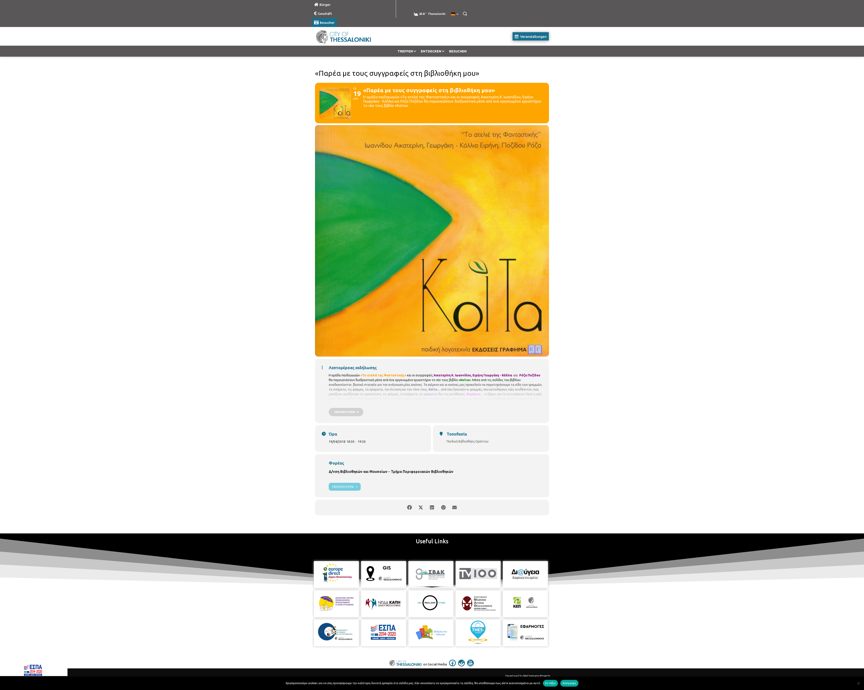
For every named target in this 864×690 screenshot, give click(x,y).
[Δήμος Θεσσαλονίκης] (347, 36)
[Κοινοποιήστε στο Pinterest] (443, 507)
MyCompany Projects (536, 675)
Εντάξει (550, 683)
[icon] (452, 665)
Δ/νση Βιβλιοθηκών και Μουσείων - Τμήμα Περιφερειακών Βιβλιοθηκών (391, 472)
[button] (465, 13)
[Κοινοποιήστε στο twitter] (420, 507)
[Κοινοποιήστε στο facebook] (409, 507)
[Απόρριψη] (858, 683)
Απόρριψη (569, 683)
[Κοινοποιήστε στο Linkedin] (432, 507)
